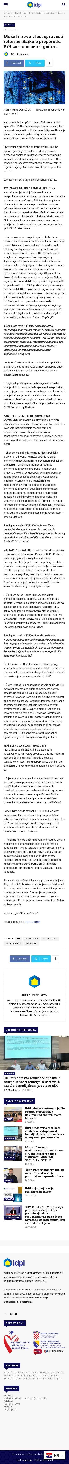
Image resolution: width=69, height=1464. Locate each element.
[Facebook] (6, 1314)
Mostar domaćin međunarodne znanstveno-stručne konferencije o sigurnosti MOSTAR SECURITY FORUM (44, 1153)
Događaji (9, 1073)
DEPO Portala (32, 921)
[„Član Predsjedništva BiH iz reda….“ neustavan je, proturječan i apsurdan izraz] (13, 1175)
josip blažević (31, 939)
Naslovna (8, 13)
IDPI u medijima (12, 1217)
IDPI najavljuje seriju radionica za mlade (39, 1190)
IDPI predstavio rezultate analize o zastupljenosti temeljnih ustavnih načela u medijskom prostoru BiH (32, 1082)
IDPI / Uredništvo (19, 54)
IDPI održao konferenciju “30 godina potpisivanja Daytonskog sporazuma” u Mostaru (45, 1113)
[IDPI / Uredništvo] (7, 54)
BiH (18, 939)
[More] (49, 63)
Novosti (17, 13)
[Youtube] (15, 1314)
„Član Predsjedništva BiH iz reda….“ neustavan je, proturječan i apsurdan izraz (44, 1173)
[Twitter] (10, 1314)
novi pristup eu (50, 939)
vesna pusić (31, 943)
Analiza (8, 1119)
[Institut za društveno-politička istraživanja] (34, 5)
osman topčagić (13, 943)
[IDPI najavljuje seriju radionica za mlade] (13, 1194)
